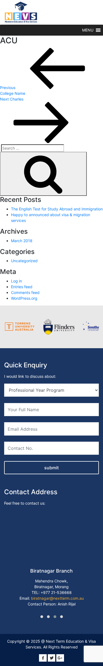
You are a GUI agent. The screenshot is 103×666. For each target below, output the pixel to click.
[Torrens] (19, 327)
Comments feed (25, 292)
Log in (16, 281)
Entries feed (21, 286)
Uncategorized (24, 260)
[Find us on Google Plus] (60, 658)
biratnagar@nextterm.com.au (57, 598)
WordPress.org (24, 298)
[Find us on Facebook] (43, 658)
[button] (87, 30)
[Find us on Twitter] (51, 658)
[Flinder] (58, 327)
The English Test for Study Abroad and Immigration (57, 209)
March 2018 (21, 240)
